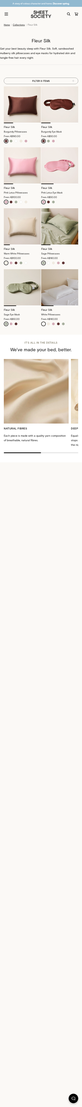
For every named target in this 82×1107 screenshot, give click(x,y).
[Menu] (6, 14)
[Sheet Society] (41, 14)
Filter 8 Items (41, 81)
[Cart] (76, 14)
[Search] (69, 14)
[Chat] (73, 1099)
